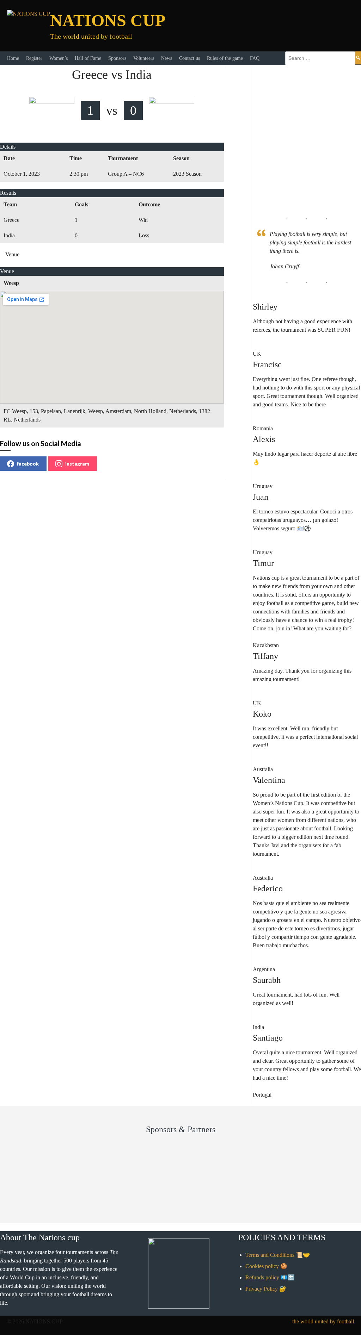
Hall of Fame (88, 58)
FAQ (254, 58)
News (166, 58)
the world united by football (323, 1321)
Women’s (58, 58)
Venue (12, 254)
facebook (28, 464)
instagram (77, 464)
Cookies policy (262, 1266)
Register (34, 58)
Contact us (189, 58)
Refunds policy (262, 1277)
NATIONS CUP (107, 20)
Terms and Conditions (269, 1255)
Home (13, 58)
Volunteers (143, 58)
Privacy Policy (261, 1289)
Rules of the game (225, 58)
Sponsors (117, 58)
